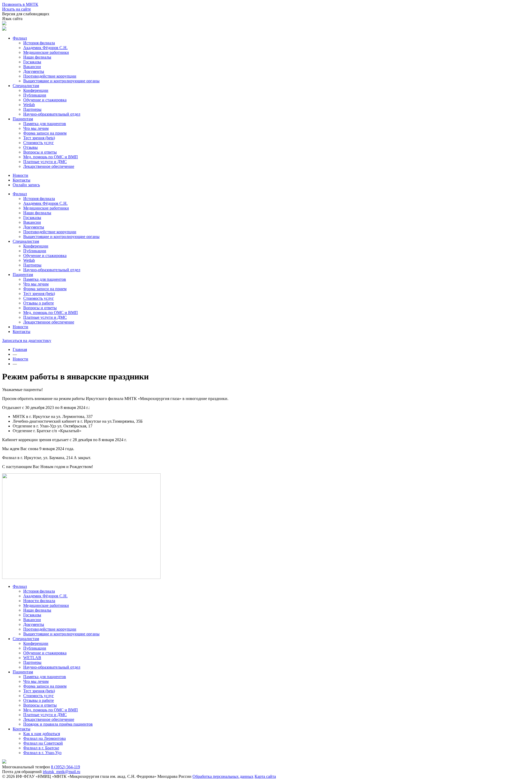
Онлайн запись (26, 185)
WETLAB (32, 657)
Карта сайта (265, 776)
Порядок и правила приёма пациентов (58, 724)
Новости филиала (39, 600)
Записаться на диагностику (26, 340)
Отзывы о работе (38, 303)
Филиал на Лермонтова (44, 738)
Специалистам (26, 85)
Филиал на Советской (43, 743)
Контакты (21, 180)
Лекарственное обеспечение (48, 166)
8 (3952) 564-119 (65, 767)
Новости (20, 175)
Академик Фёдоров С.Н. (45, 47)
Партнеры (32, 109)
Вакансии (32, 66)
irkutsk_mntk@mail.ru (61, 771)
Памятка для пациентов (44, 123)
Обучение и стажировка (45, 100)
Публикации (34, 95)
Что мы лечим (36, 128)
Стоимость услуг (38, 142)
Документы (33, 71)
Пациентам (23, 119)
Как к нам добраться (41, 733)
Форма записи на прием (45, 133)
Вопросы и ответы (40, 152)
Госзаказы (32, 62)
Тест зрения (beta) (39, 138)
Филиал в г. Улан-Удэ (42, 752)
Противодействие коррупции (49, 76)
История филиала (39, 43)
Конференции (35, 90)
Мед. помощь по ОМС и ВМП (50, 157)
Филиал (20, 38)
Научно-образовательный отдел (51, 114)
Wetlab (29, 104)
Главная (20, 349)
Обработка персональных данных (223, 776)
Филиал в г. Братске (41, 748)
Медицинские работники (46, 52)
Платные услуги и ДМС (45, 161)
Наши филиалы (37, 57)
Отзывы (30, 147)
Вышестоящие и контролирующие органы (61, 81)
